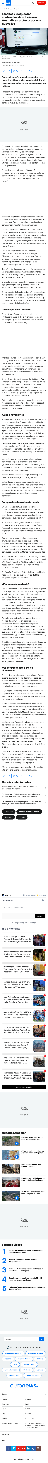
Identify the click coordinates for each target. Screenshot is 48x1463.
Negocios (17, 9)
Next (4, 1409)
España (8, 1359)
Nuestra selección (14, 1133)
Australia (8, 817)
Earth (27, 1404)
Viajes (4, 1414)
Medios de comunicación (29, 811)
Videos (4, 1418)
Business (9, 9)
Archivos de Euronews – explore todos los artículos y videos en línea (35, 1425)
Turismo (27, 1370)
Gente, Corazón (32, 1375)
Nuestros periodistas (10, 1423)
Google (22, 817)
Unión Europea (11, 1370)
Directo (41, 3)
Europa (4, 1399)
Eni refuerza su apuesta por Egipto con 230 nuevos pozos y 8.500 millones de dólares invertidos (21, 803)
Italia (15, 1364)
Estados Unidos (24, 1359)
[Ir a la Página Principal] (8, 3)
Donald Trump (29, 1364)
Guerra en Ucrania (35, 1353)
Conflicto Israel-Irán (13, 1353)
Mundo (28, 1399)
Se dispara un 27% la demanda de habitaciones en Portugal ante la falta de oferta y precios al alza (21, 795)
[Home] (2, 9)
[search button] (41, 1339)
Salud (27, 1409)
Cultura (40, 1359)
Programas (29, 1418)
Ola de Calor (14, 1375)
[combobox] (24, 1339)
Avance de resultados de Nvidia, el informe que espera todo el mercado (19, 788)
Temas (4, 1394)
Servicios (5, 1434)
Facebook (9, 811)
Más (3, 1440)
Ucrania (40, 1370)
